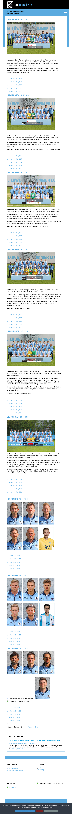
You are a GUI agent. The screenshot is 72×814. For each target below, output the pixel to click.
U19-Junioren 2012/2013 (14, 485)
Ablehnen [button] (39, 811)
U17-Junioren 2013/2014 (14, 403)
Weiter (30, 727)
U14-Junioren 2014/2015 (14, 156)
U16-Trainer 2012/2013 (14, 714)
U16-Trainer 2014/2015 (14, 708)
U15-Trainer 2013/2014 (14, 635)
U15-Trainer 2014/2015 (14, 632)
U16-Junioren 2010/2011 (14, 327)
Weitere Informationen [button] (51, 811)
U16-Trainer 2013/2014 (14, 711)
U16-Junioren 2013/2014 (14, 318)
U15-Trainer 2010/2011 (14, 644)
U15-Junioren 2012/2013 (14, 239)
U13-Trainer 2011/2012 (14, 565)
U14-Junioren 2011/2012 (14, 165)
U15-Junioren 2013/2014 (14, 236)
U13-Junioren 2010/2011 (14, 91)
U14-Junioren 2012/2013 (14, 162)
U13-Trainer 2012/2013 (14, 562)
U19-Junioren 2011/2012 (14, 489)
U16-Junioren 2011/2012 (14, 324)
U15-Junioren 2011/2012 (14, 242)
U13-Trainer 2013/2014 (14, 559)
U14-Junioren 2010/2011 (14, 169)
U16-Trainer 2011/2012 (14, 717)
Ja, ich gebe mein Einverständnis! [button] (25, 811)
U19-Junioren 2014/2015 (14, 479)
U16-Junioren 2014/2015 (14, 315)
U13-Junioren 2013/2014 (14, 82)
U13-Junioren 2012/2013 (14, 85)
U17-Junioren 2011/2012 (14, 410)
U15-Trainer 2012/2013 (14, 638)
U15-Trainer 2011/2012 (14, 641)
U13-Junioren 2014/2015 (14, 78)
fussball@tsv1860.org (17, 749)
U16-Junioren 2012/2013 (14, 321)
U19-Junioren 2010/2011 (14, 492)
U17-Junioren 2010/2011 (14, 413)
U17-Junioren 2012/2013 (14, 406)
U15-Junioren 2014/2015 (14, 233)
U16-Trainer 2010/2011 (14, 720)
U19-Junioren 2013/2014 (14, 482)
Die (23, 5)
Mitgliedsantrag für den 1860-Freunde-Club (22, 743)
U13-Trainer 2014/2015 (14, 556)
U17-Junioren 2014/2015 (14, 400)
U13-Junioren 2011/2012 (14, 88)
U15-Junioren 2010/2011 (14, 245)
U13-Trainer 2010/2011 (14, 568)
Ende (36, 727)
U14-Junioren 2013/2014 (14, 159)
